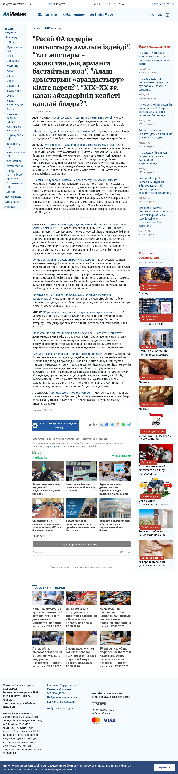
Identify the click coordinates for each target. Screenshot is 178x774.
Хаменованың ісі (16, 154)
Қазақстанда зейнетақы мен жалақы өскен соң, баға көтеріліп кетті (77, 333)
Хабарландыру (74, 14)
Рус (152, 14)
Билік (10, 42)
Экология (13, 85)
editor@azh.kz (78, 446)
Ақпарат (9, 206)
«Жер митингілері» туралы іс (15, 174)
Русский (56, 708)
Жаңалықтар (47, 14)
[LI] (99, 686)
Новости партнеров (48, 587)
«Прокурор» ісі (15, 136)
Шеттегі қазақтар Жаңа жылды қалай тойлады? (64, 131)
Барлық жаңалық (10, 30)
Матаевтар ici (15, 166)
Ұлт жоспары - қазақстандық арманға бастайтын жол (79, 144)
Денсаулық (14, 60)
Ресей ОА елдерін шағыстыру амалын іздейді (82, 117)
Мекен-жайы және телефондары (59, 691)
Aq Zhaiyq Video (101, 14)
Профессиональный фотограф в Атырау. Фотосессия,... (152, 468)
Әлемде (10, 192)
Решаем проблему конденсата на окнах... (153, 531)
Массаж (151, 379)
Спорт (10, 80)
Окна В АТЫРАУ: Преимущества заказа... (154, 500)
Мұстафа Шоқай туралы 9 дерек (70, 392)
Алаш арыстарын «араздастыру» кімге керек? (63, 259)
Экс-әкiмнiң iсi (14, 185)
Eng (160, 14)
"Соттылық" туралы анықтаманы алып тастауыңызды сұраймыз (74, 180)
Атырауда (12, 37)
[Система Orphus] (99, 703)
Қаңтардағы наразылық (14, 128)
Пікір (10, 55)
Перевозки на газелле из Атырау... (155, 289)
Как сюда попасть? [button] (151, 262)
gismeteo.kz (99, 693)
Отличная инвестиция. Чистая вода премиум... (154, 351)
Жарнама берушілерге (62, 685)
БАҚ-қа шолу (12, 196)
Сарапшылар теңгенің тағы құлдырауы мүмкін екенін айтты (83, 312)
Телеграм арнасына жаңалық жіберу (59, 425)
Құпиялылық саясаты (61, 701)
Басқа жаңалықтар (15, 102)
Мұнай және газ (15, 48)
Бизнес (11, 109)
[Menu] (174, 15)
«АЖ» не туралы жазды (12, 118)
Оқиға (11, 95)
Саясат (11, 75)
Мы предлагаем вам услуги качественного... (154, 562)
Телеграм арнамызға (53, 446)
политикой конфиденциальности (54, 769)
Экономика (14, 90)
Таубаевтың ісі (14, 145)
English (69, 708)
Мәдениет (13, 65)
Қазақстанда (14, 161)
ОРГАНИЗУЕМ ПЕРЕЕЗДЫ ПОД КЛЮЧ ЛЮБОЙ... (154, 320)
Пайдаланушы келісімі (62, 697)
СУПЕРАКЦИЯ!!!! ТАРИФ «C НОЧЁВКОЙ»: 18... (155, 435)
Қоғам (11, 70)
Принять (164, 767)
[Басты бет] (14, 14)
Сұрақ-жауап (12, 201)
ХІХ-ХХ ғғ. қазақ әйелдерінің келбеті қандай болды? (67, 353)
